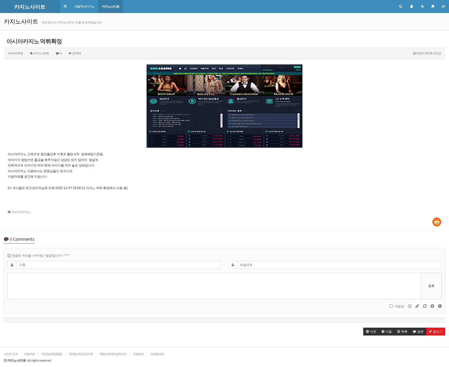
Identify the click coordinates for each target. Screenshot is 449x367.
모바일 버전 (157, 354)
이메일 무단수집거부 (81, 354)
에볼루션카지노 (84, 6)
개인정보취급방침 (51, 354)
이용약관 (29, 354)
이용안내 (138, 354)
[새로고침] (425, 306)
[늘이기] (433, 306)
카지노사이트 (110, 6)
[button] (65, 6)
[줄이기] (440, 306)
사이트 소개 (10, 354)
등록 (431, 286)
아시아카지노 (21, 212)
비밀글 (399, 306)
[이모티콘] (410, 306)
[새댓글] (417, 306)
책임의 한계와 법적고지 (113, 354)
